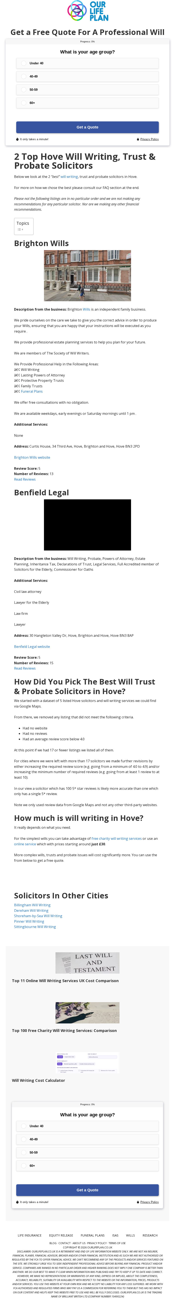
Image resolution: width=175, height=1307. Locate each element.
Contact (64, 1243)
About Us (79, 1243)
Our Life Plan (87, 10)
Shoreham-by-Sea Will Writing (38, 916)
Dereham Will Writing (31, 910)
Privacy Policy (97, 1243)
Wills (86, 309)
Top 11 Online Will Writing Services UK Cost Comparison (65, 980)
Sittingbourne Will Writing (35, 926)
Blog (53, 1243)
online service (25, 844)
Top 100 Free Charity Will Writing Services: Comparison (64, 1030)
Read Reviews (25, 479)
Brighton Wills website (32, 457)
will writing (69, 176)
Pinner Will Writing (29, 921)
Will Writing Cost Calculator (38, 1080)
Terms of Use (117, 1243)
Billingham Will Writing (32, 905)
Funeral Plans (32, 391)
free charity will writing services (117, 838)
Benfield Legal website (32, 646)
